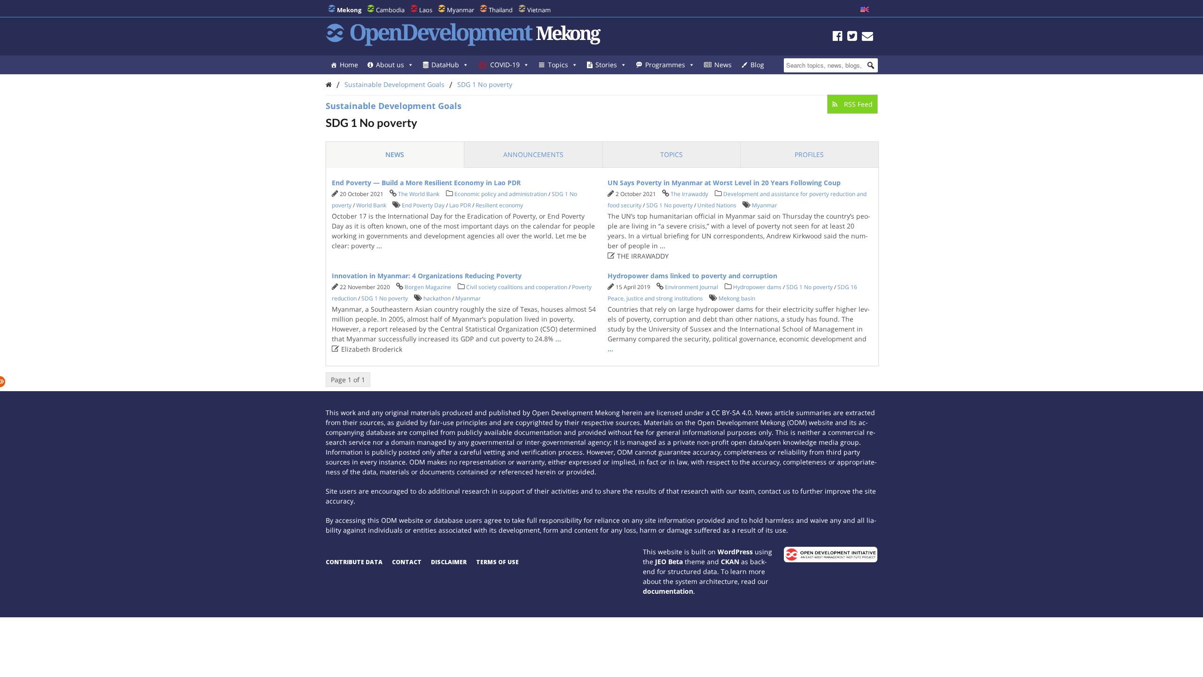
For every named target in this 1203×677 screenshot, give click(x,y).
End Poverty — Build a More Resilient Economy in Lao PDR (426, 182)
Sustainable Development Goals (394, 84)
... (379, 245)
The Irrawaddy (689, 194)
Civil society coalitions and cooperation (516, 287)
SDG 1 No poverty (484, 84)
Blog (757, 64)
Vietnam (539, 10)
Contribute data (354, 562)
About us (390, 64)
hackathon (437, 298)
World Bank (371, 205)
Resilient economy (499, 205)
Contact (407, 562)
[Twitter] (852, 37)
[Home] (329, 84)
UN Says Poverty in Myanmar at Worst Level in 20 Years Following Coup (724, 182)
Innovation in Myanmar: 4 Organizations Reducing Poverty (427, 275)
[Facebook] (838, 37)
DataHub (445, 64)
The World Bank (418, 194)
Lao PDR (460, 205)
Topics (558, 64)
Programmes (665, 64)
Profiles (809, 154)
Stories (606, 64)
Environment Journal (691, 287)
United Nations (716, 205)
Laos (425, 10)
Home (349, 64)
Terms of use (497, 562)
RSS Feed (857, 104)
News (723, 64)
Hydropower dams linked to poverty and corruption (692, 275)
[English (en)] (864, 10)
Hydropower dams (757, 287)
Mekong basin (737, 298)
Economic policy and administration (500, 194)
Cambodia (390, 10)
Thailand (501, 10)
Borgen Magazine (428, 287)
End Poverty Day (423, 205)
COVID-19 (505, 64)
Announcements (533, 154)
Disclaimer (449, 562)
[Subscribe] (867, 37)
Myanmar (460, 10)
